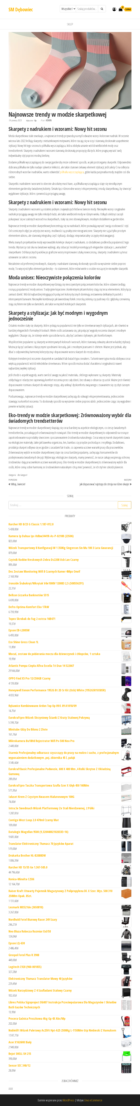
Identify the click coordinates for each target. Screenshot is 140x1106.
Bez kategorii (22, 475)
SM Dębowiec (21, 9)
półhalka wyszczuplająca (72, 172)
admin (49, 120)
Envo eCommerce (93, 1100)
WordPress (68, 1100)
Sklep (70, 24)
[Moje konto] (114, 9)
